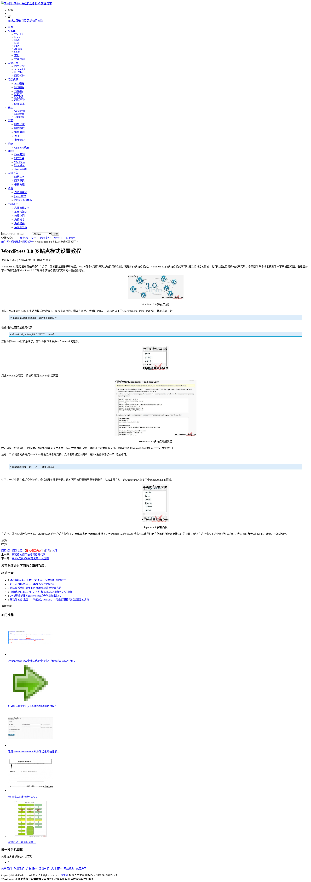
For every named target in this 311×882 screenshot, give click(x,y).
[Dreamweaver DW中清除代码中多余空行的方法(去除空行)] (30, 654)
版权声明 (44, 868)
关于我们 (6, 868)
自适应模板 (20, 192)
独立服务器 (20, 227)
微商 (16, 136)
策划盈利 (19, 132)
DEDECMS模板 (23, 200)
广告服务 (31, 868)
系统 (10, 143)
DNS (17, 40)
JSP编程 (18, 91)
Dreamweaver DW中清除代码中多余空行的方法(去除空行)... (41, 660)
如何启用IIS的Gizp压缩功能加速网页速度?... (33, 706)
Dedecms (19, 113)
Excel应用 (19, 154)
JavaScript (19, 69)
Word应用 (19, 162)
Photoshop (19, 165)
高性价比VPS (21, 208)
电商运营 (19, 139)
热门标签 (37, 20)
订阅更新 (26, 20)
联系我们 (19, 868)
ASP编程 (19, 83)
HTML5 (18, 72)
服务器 (12, 31)
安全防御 (19, 59)
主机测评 (13, 204)
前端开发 (13, 63)
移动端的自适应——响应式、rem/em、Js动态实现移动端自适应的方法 (49, 599)
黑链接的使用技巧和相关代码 (28, 554)
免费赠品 (19, 223)
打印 (47, 550)
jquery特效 (20, 196)
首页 (10, 27)
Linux (17, 37)
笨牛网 (5, 241)
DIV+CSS (19, 66)
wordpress (19, 111)
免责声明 (81, 868)
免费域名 (19, 219)
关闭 (55, 550)
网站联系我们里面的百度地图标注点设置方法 (36, 588)
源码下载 (13, 173)
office (11, 150)
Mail (16, 42)
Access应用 (20, 169)
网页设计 (19, 75)
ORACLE (19, 100)
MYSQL (18, 97)
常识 (16, 55)
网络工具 (19, 176)
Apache (18, 48)
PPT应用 (19, 158)
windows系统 (21, 147)
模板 (10, 188)
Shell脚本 (19, 104)
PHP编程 (19, 87)
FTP (16, 45)
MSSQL (18, 94)
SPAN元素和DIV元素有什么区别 (30, 558)
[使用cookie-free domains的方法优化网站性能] (30, 745)
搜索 (55, 234)
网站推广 (19, 128)
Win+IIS (18, 34)
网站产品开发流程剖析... (22, 842)
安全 (33, 237)
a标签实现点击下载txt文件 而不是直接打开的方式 (38, 580)
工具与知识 (20, 211)
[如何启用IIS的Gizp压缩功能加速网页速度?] (30, 699)
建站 (10, 107)
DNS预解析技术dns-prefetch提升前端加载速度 (35, 595)
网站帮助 (69, 868)
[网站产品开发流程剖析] (30, 836)
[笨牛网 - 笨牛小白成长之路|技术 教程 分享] (26, 3)
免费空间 (19, 215)
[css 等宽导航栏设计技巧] (30, 790)
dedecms (70, 237)
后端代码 (13, 79)
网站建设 (17, 550)
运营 (10, 120)
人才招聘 (56, 868)
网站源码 (19, 180)
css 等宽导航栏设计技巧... (22, 797)
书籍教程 (19, 184)
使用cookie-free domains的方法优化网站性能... (33, 751)
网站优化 (19, 124)
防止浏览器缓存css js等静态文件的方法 (32, 584)
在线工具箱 (14, 20)
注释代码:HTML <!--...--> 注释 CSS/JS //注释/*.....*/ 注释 (41, 591)
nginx (17, 51)
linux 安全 (45, 237)
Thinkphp (19, 116)
